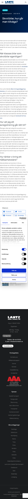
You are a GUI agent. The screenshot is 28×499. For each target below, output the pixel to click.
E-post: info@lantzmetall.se (14, 341)
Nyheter (12, 285)
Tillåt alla (14, 270)
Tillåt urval (14, 275)
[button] (8, 211)
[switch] (24, 254)
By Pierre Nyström (7, 13)
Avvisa (14, 279)
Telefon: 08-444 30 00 (14, 339)
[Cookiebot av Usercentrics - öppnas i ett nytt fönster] (19, 218)
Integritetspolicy (14, 488)
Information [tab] (14, 222)
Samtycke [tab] (5, 222)
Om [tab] (23, 222)
